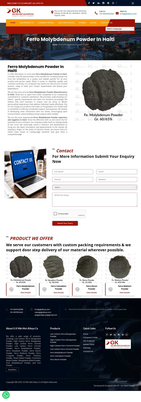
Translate (125, 32)
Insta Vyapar (129, 386)
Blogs (93, 22)
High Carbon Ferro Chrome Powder (65, 346)
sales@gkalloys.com (43, 312)
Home (12, 22)
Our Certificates (66, 22)
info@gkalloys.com (128, 14)
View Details (25, 292)
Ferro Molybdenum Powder (26, 287)
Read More (12, 370)
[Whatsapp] (6, 395)
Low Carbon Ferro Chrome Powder (64, 349)
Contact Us (106, 22)
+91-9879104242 (16, 312)
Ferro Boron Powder (91, 287)
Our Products (26, 22)
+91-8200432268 (106, 14)
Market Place (88, 344)
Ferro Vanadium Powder (58, 287)
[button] (60, 296)
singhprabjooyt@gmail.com (46, 315)
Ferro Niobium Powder (124, 287)
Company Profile (46, 22)
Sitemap (82, 22)
